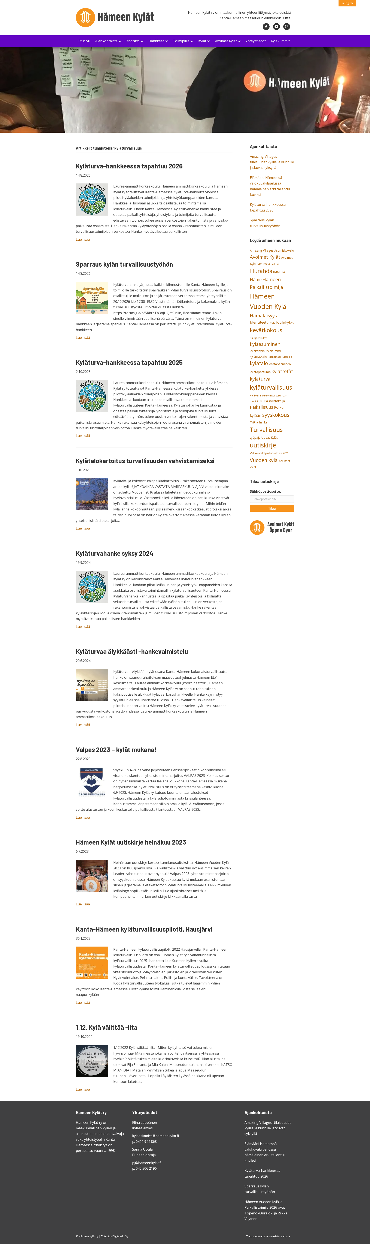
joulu (272, 322)
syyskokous (275, 414)
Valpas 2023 (281, 453)
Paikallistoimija (274, 401)
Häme (256, 279)
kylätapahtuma (260, 372)
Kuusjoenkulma (258, 337)
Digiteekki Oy (120, 1236)
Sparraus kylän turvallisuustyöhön (124, 264)
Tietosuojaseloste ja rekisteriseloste (268, 1236)
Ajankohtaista (106, 41)
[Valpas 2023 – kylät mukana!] (92, 782)
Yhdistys (133, 41)
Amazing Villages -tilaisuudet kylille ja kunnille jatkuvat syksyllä (272, 162)
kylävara (255, 395)
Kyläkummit (280, 41)
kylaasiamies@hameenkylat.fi (155, 1135)
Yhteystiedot (256, 41)
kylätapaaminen (280, 364)
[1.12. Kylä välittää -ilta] (92, 1060)
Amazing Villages (261, 250)
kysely (265, 395)
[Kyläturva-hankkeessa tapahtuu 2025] (92, 395)
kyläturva (260, 379)
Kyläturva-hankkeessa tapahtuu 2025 (129, 362)
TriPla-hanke (258, 422)
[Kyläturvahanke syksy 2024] (92, 586)
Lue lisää (83, 239)
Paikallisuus (261, 407)
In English (347, 3)
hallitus (275, 264)
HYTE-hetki (279, 272)
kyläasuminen (265, 344)
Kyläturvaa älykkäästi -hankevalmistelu (132, 651)
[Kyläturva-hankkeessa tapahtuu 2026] (92, 199)
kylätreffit (282, 371)
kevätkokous (266, 330)
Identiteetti (259, 322)
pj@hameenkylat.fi (146, 1162)
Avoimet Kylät (226, 41)
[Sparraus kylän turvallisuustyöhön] (92, 297)
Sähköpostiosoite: (265, 491)
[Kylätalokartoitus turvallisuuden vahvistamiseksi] (92, 493)
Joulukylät (285, 322)
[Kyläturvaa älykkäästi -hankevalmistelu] (92, 684)
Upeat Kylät (269, 437)
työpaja (255, 437)
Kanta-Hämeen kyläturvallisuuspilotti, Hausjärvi (144, 929)
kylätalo (259, 363)
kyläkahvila (257, 351)
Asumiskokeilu (284, 250)
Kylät (202, 41)
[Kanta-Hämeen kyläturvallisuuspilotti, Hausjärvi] (92, 962)
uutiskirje (263, 445)
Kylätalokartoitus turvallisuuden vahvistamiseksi (145, 460)
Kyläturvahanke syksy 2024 (114, 553)
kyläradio (287, 356)
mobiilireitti (256, 401)
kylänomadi (274, 356)
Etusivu (84, 41)
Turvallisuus (266, 430)
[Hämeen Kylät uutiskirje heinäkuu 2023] (92, 875)
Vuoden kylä (264, 460)
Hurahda (261, 271)
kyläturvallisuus (271, 387)
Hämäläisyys (263, 315)
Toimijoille (181, 41)
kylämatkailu (258, 356)
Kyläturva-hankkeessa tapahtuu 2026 (129, 166)
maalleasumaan (278, 395)
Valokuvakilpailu (261, 453)
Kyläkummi (273, 351)
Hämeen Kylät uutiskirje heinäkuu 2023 (131, 842)
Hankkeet (156, 41)
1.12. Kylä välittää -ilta (106, 1027)
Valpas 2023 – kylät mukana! (116, 749)
